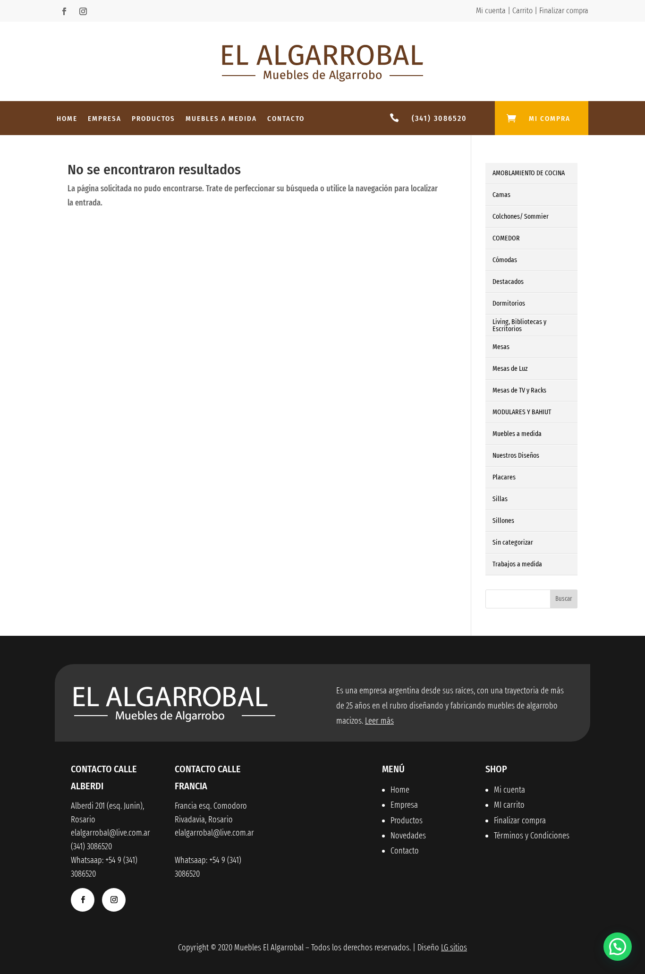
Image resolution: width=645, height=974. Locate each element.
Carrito (522, 10)
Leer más (379, 721)
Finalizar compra (563, 10)
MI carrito (509, 805)
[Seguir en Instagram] (83, 11)
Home (67, 119)
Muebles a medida (221, 119)
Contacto (286, 119)
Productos (153, 119)
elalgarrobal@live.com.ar (214, 833)
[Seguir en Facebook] (64, 11)
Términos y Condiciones (531, 835)
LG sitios (454, 947)
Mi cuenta (491, 10)
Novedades (408, 835)
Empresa (104, 119)
